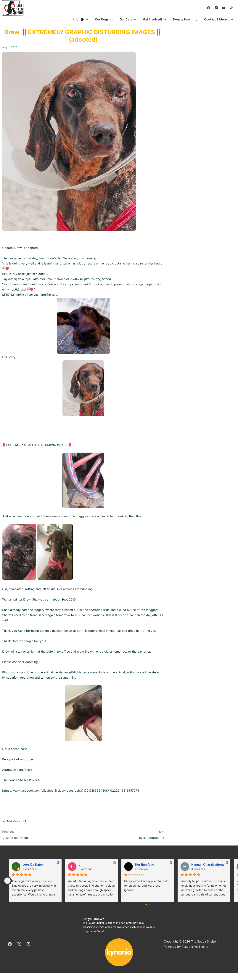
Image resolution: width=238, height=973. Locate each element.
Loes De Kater (32, 864)
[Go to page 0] (146, 905)
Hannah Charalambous (207, 864)
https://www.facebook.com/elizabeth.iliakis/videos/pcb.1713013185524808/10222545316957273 (70, 790)
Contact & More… (216, 19)
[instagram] (216, 8)
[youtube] (223, 8)
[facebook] (208, 8)
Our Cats (126, 19)
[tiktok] (231, 8)
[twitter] (19, 944)
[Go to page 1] (149, 904)
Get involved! (152, 19)
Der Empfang (144, 864)
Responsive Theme (195, 946)
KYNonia (138, 922)
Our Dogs (102, 19)
